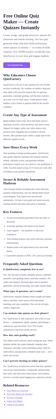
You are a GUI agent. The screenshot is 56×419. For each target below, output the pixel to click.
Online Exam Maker (15, 405)
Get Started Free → (17, 65)
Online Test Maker (15, 401)
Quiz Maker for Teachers (17, 390)
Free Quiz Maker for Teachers (19, 394)
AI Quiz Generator (15, 397)
